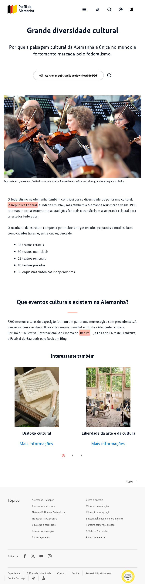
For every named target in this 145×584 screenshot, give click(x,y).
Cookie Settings (16, 578)
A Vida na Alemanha (97, 531)
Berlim (85, 332)
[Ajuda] (109, 75)
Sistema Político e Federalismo (49, 512)
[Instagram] (50, 556)
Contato (61, 573)
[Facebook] (25, 556)
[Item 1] (72, 456)
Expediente (14, 573)
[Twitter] (33, 556)
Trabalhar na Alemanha (44, 518)
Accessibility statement (99, 573)
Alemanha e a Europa (43, 506)
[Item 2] (82, 456)
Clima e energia (94, 500)
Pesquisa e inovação (43, 531)
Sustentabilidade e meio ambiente (104, 518)
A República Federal (22, 204)
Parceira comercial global (100, 524)
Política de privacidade (38, 573)
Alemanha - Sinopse (43, 500)
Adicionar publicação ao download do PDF (71, 75)
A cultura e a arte (95, 537)
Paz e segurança (41, 537)
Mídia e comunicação (97, 506)
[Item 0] (63, 456)
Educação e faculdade (44, 524)
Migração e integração (98, 512)
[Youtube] (41, 556)
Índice (75, 573)
